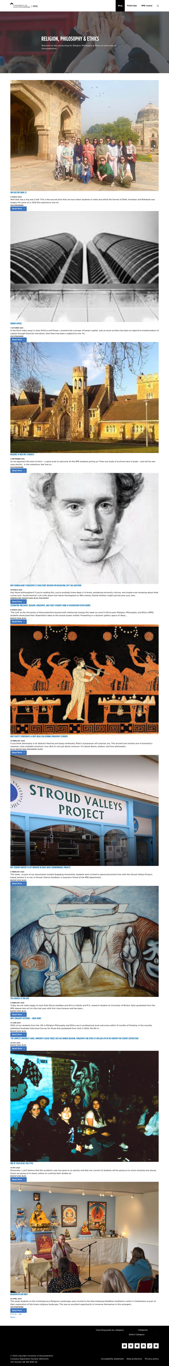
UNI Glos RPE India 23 (18, 192)
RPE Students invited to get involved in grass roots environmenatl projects (40, 867)
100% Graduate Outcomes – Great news (25, 1018)
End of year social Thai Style (21, 1163)
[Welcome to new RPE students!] (84, 397)
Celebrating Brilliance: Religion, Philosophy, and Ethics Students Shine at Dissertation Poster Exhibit (50, 605)
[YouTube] (156, 1345)
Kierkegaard (15, 598)
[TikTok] (149, 1345)
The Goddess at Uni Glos (19, 998)
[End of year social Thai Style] (84, 1106)
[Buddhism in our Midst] (84, 1237)
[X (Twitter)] (124, 1345)
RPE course (146, 6)
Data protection (134, 1359)
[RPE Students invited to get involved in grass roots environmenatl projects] (84, 810)
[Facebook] (130, 1345)
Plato (40, 749)
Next (13, 1317)
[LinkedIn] (143, 1345)
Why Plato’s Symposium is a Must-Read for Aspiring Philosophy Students (39, 736)
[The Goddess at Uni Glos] (84, 941)
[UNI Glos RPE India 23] (84, 135)
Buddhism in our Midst (19, 1294)
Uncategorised (16, 205)
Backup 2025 (27, 598)
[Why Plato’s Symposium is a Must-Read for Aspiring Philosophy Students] (84, 679)
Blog (120, 6)
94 (20, 1314)
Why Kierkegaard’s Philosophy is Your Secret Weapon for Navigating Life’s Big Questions (45, 585)
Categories (143, 1330)
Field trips (132, 6)
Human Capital (16, 323)
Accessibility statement (112, 1359)
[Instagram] (137, 1345)
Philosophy (44, 598)
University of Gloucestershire (40, 1356)
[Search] (158, 6)
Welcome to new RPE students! (22, 454)
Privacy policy (152, 1359)
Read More (17, 209)
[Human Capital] (84, 266)
